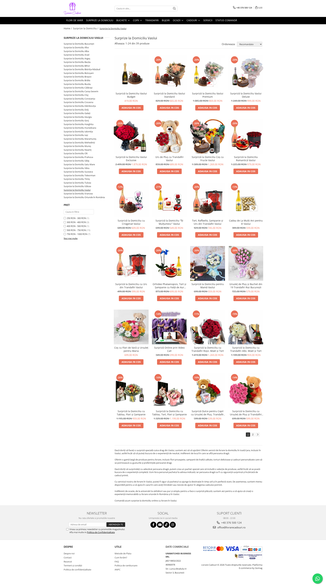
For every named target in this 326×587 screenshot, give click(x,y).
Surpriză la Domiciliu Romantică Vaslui (246, 158)
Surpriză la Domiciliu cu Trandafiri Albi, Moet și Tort (245, 349)
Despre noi (69, 553)
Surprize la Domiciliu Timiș (77, 178)
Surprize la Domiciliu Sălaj (76, 160)
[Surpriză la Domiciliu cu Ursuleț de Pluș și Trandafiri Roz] (245, 390)
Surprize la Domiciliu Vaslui (77, 189)
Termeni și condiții (73, 565)
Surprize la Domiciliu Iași (76, 135)
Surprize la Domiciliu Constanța (79, 98)
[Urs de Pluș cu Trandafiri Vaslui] (169, 136)
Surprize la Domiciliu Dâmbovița (80, 105)
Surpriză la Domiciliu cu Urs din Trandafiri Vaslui (131, 285)
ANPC (117, 569)
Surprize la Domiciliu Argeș (77, 58)
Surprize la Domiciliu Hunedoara (80, 127)
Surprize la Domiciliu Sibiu (76, 168)
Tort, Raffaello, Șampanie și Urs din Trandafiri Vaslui (207, 222)
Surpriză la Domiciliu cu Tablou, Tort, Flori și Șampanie (169, 413)
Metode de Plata (123, 553)
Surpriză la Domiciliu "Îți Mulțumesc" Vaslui (169, 222)
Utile (118, 546)
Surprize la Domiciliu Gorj (76, 120)
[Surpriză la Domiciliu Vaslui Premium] (207, 72)
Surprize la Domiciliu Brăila (77, 80)
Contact (68, 557)
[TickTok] (166, 525)
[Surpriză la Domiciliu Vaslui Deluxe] (245, 72)
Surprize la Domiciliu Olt (76, 153)
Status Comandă (226, 20)
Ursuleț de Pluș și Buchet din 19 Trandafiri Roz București (245, 285)
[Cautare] (174, 8)
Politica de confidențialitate (77, 569)
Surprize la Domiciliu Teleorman (79, 175)
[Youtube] (160, 525)
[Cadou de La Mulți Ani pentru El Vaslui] (245, 200)
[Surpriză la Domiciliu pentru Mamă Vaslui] (207, 263)
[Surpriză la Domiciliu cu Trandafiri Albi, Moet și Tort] (245, 327)
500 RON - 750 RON (76, 230)
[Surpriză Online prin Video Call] (169, 327)
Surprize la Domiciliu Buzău (77, 84)
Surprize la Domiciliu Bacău (77, 62)
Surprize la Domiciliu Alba (76, 51)
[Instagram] (173, 525)
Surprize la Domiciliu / (86, 28)
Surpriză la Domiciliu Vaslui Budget (131, 95)
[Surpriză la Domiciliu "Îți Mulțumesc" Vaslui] (169, 200)
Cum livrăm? (121, 557)
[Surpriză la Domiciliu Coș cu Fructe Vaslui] (207, 136)
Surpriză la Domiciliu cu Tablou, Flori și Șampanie (131, 413)
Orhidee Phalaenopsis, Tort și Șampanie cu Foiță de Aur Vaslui (169, 285)
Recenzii (68, 561)
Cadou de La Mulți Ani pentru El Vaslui (246, 222)
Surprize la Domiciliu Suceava (78, 171)
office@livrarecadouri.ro (231, 527)
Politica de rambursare (126, 565)
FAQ (117, 561)
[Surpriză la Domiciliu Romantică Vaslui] (245, 136)
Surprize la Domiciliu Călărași (78, 87)
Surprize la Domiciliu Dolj (76, 109)
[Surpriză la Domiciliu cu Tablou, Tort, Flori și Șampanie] (169, 390)
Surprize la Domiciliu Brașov (78, 76)
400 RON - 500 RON (76, 226)
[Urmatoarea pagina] (257, 434)
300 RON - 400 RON (76, 222)
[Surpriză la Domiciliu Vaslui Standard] (169, 72)
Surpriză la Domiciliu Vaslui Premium (207, 95)
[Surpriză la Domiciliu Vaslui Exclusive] (131, 136)
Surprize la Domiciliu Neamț (78, 149)
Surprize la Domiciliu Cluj (76, 94)
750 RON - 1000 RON (77, 234)
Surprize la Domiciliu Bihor (77, 65)
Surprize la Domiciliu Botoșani (79, 73)
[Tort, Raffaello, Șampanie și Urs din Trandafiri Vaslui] (207, 200)
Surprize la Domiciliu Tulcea (77, 182)
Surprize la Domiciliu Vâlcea (77, 186)
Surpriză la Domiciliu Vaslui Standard (169, 95)
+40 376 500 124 (231, 522)
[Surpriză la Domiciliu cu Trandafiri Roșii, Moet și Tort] (207, 327)
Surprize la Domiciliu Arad (76, 54)
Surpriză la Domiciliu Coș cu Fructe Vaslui (208, 158)
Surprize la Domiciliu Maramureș (80, 138)
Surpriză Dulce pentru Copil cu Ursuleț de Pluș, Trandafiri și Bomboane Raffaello (207, 413)
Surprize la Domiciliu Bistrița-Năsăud (82, 69)
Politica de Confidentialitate (101, 532)
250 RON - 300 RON (76, 218)
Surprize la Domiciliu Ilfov (76, 47)
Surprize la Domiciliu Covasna (78, 102)
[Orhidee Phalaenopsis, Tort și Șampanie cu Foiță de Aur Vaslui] (169, 263)
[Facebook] (153, 525)
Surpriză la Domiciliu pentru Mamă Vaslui (208, 285)
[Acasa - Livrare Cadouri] (81, 8)
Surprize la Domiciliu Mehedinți (79, 142)
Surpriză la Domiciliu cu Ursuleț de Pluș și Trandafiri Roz (246, 413)
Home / (68, 28)
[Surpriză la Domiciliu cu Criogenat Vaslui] (131, 200)
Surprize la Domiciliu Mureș (77, 146)
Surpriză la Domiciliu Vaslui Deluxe (245, 95)
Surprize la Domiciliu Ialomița (78, 131)
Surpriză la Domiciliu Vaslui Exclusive (131, 158)
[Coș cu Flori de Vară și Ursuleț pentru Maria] (131, 327)
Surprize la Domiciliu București (79, 43)
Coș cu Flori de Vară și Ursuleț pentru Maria (131, 349)
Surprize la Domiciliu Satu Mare (79, 164)
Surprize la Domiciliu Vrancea (78, 193)
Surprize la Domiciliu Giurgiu (78, 116)
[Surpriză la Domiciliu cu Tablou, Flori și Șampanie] (131, 390)
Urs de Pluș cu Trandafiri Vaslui (169, 158)
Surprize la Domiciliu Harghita (78, 124)
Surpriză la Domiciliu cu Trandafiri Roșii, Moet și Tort (208, 349)
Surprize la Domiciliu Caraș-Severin (81, 91)
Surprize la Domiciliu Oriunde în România (84, 197)
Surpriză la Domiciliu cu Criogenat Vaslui (131, 222)
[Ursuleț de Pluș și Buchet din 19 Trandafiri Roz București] (245, 263)
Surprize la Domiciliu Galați (77, 113)
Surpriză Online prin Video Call (169, 349)
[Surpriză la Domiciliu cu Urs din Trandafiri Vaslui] (131, 263)
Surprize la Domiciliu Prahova (78, 157)
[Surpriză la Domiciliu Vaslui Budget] (131, 72)
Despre (68, 546)
